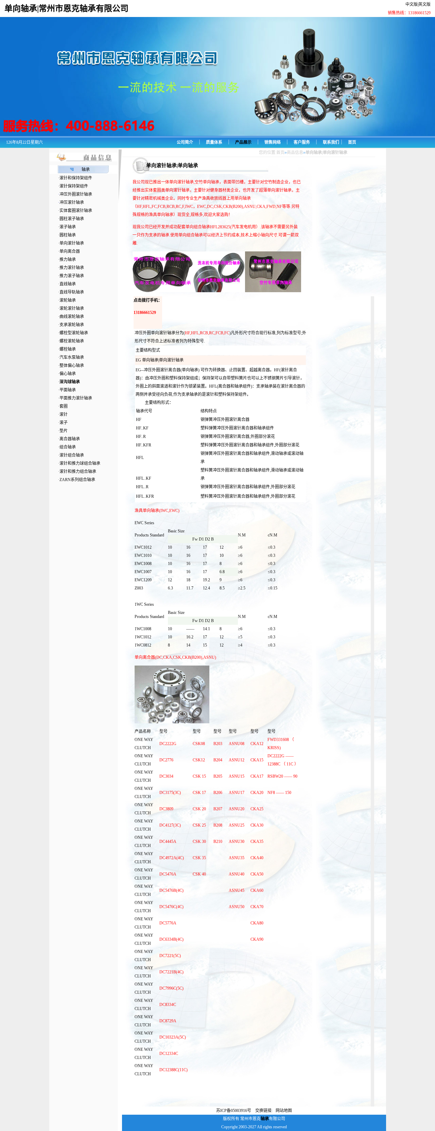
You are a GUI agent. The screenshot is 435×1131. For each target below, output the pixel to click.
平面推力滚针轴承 (75, 398)
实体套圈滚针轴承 (75, 210)
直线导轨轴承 (71, 292)
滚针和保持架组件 (75, 178)
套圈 (63, 406)
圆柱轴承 (67, 235)
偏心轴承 (67, 373)
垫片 (63, 430)
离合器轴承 (69, 439)
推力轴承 (67, 259)
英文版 (424, 4)
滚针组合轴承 (71, 455)
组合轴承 (67, 447)
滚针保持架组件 (73, 186)
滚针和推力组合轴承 (77, 471)
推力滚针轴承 (71, 267)
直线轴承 (67, 284)
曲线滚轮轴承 (71, 316)
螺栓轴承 (67, 349)
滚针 (63, 414)
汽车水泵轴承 (71, 357)
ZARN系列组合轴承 (77, 479)
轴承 (86, 169)
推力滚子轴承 (71, 275)
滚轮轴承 (67, 300)
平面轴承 (67, 390)
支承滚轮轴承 (71, 324)
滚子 (63, 422)
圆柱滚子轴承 (71, 218)
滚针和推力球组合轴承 (79, 463)
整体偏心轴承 (71, 365)
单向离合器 (69, 251)
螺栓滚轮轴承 (71, 341)
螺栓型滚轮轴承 (73, 333)
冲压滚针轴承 (71, 202)
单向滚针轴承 (71, 243)
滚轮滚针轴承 (71, 308)
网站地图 (284, 1110)
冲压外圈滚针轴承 (75, 194)
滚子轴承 (67, 227)
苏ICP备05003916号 (234, 1110)
